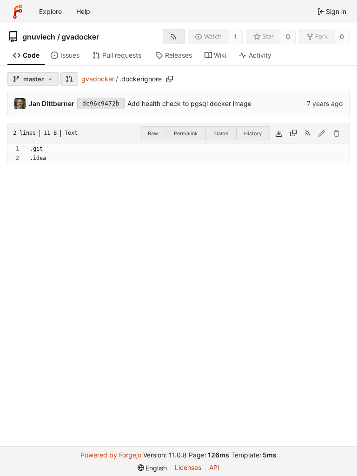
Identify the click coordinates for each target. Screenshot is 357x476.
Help (83, 11)
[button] (69, 79)
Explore (50, 11)
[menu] (152, 468)
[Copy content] (293, 133)
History (253, 133)
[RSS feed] (174, 36)
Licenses (188, 467)
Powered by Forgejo (110, 455)
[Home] (18, 11)
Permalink (186, 133)
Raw (153, 133)
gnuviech (38, 36)
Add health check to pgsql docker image (189, 103)
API (214, 467)
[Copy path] (169, 79)
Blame (220, 133)
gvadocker (80, 36)
